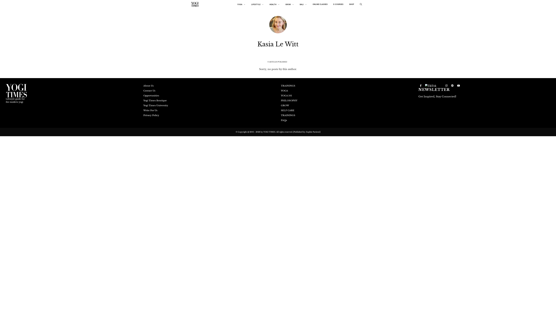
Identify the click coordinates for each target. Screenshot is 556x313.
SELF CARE (287, 110)
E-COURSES (338, 4)
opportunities (151, 95)
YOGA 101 (286, 95)
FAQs (284, 120)
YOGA (239, 4)
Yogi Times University (155, 105)
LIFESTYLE (255, 4)
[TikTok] (430, 86)
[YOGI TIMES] (195, 4)
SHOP (351, 4)
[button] (361, 4)
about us (148, 85)
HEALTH (272, 4)
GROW (288, 4)
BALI (302, 4)
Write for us (150, 110)
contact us (149, 90)
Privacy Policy (151, 115)
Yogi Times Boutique (155, 100)
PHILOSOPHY (289, 100)
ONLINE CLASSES (320, 4)
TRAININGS (288, 85)
